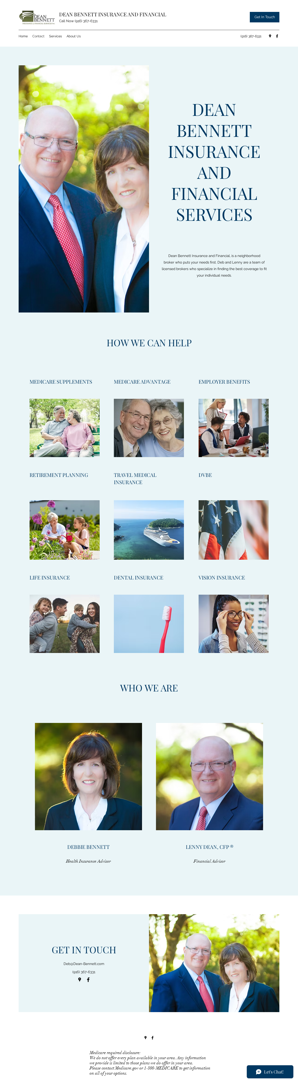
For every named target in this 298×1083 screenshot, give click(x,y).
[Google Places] (270, 36)
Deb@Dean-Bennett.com (84, 964)
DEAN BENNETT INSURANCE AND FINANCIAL (112, 14)
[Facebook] (277, 36)
